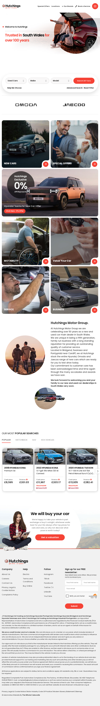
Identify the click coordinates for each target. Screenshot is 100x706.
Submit (74, 606)
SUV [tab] (34, 439)
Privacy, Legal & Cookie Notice (14, 691)
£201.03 (24, 482)
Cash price (8, 479)
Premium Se (9, 470)
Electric (26, 574)
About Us (6, 574)
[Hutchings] (11, 6)
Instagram (48, 574)
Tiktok (46, 578)
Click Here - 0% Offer (15, 211)
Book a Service (84, 6)
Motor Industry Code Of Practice (39, 691)
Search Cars (84, 81)
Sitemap (78, 691)
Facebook (48, 583)
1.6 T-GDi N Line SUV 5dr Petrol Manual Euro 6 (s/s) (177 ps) (81, 473)
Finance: (22, 479)
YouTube (48, 596)
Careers (5, 578)
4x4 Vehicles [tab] (47, 439)
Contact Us (7, 583)
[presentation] (2, 471)
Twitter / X (48, 587)
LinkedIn (47, 591)
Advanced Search (75, 88)
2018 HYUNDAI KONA (15, 467)
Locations (55, 6)
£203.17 (56, 482)
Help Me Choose (14, 88)
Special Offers (44, 6)
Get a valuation (50, 537)
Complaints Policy (10, 594)
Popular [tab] (6, 439)
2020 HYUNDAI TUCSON (81, 467)
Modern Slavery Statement (64, 691)
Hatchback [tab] (21, 439)
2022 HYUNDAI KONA (47, 467)
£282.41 (88, 482)
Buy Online (27, 586)
